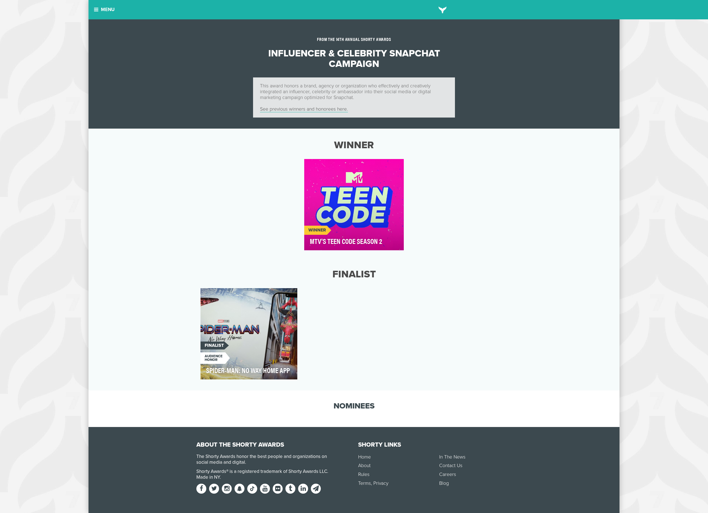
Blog (444, 483)
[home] (442, 9)
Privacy (380, 483)
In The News (452, 457)
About (364, 465)
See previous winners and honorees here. (304, 109)
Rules (363, 474)
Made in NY (208, 477)
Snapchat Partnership (333, 166)
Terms (364, 483)
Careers (447, 474)
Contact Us (450, 465)
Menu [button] (107, 9)
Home (364, 457)
